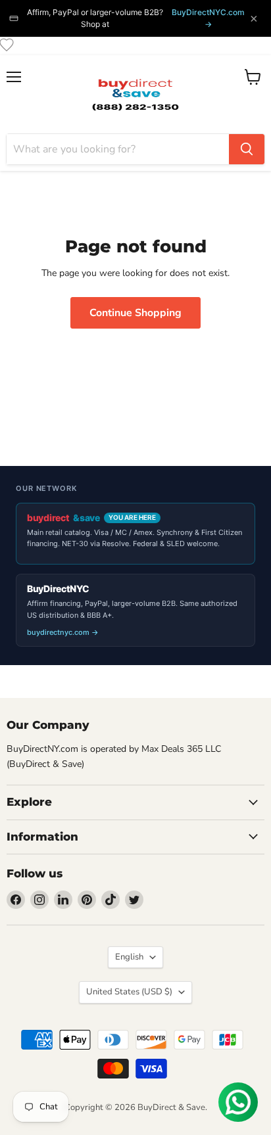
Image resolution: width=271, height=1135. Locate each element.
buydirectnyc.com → (63, 632)
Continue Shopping (135, 313)
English (129, 957)
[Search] (246, 149)
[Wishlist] (6, 45)
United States (129, 992)
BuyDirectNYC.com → (208, 18)
